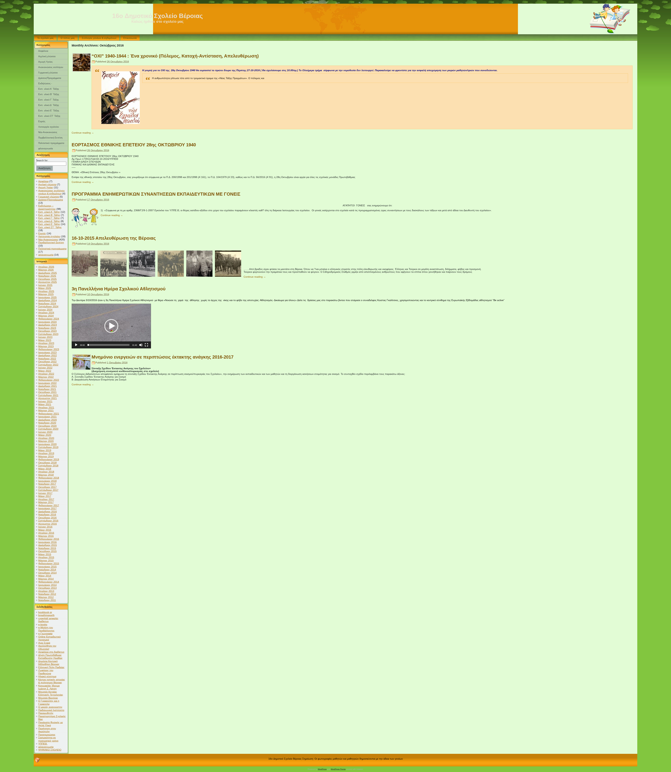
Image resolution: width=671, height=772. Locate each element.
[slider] (108, 345)
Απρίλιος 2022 (46, 373)
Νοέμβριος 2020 (47, 422)
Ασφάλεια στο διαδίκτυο (51, 652)
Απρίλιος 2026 (46, 266)
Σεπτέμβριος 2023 (48, 334)
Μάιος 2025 (44, 288)
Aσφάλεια (43, 181)
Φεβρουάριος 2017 (48, 505)
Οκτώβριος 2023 (47, 331)
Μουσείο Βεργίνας (48, 697)
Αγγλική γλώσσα (47, 184)
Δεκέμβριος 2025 (47, 272)
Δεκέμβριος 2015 (47, 545)
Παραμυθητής (45, 713)
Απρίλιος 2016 (46, 532)
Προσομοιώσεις (46, 734)
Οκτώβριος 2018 (47, 462)
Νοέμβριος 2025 (47, 275)
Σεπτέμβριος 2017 (48, 490)
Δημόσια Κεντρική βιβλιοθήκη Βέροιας (48, 663)
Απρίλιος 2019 (46, 453)
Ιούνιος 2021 (45, 401)
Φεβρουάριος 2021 (48, 413)
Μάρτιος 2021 (46, 410)
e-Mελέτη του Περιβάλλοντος (46, 629)
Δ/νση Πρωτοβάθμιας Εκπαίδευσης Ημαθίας (50, 657)
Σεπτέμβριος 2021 (48, 395)
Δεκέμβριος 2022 (47, 355)
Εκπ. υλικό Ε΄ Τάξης (49, 224)
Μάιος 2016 (44, 529)
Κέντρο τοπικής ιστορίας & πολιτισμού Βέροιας (51, 681)
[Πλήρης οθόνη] (146, 345)
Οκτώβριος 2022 (47, 361)
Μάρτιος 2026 (46, 269)
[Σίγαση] (141, 345)
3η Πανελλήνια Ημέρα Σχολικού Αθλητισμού (118, 288)
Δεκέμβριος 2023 (47, 324)
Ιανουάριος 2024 (47, 321)
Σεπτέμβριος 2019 (48, 447)
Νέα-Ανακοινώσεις (48, 239)
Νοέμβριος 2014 (47, 569)
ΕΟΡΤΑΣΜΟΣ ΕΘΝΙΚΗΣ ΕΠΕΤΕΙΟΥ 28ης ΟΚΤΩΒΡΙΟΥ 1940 (134, 144)
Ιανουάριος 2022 (47, 383)
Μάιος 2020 (44, 435)
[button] (111, 326)
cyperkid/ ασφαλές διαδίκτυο (48, 620)
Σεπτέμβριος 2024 (48, 306)
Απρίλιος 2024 (46, 312)
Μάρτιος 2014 (46, 578)
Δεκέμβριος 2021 (47, 386)
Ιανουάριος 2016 (47, 542)
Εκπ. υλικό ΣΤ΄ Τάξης (50, 227)
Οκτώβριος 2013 (47, 588)
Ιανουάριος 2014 (47, 585)
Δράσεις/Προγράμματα (50, 199)
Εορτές (42, 233)
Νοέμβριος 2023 (47, 328)
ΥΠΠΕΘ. (43, 743)
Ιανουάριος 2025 (47, 297)
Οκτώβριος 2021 (47, 392)
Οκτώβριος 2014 (47, 572)
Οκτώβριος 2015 (47, 551)
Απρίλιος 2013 (46, 591)
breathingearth (46, 615)
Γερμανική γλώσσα (48, 196)
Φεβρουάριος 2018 (48, 477)
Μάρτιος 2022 (46, 377)
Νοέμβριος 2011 (47, 600)
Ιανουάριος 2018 (47, 481)
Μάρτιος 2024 (46, 315)
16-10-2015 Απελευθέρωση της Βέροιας (114, 238)
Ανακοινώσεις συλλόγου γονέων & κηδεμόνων (51, 192)
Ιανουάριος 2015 (47, 566)
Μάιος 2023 (44, 340)
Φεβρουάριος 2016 (48, 539)
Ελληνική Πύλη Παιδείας (51, 667)
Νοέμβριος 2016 (47, 514)
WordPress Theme (338, 769)
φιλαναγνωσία (45, 254)
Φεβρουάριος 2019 (48, 459)
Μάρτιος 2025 (46, 294)
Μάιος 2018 (44, 468)
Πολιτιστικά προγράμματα (52, 248)
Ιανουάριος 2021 (47, 416)
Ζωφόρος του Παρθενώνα (45, 672)
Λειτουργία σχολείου (49, 236)
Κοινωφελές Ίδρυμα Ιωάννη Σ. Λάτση (49, 687)
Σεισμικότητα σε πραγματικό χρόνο (48, 739)
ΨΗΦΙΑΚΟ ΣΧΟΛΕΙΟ (49, 749)
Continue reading (83, 132)
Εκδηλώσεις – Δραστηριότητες (47, 207)
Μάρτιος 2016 (46, 536)
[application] (111, 326)
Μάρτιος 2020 (46, 441)
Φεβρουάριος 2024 (48, 318)
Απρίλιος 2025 (46, 291)
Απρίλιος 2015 (46, 557)
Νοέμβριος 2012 (47, 594)
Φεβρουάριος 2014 (48, 581)
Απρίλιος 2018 (46, 471)
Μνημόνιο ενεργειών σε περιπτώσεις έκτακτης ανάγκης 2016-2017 (162, 357)
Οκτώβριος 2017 (47, 487)
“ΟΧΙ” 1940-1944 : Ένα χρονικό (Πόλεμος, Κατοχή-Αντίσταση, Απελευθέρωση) (175, 56)
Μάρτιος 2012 (46, 597)
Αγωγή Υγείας (45, 187)
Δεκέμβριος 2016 (47, 511)
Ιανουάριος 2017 (47, 508)
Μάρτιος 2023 (46, 346)
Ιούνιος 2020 (45, 432)
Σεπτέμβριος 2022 (48, 364)
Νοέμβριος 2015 (47, 548)
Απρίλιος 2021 (46, 407)
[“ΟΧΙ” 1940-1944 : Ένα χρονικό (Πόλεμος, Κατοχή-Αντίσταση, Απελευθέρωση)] (81, 70)
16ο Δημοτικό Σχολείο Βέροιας (157, 15)
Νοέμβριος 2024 (47, 303)
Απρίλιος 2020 (46, 438)
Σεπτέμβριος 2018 (48, 465)
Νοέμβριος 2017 (47, 483)
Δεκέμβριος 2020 (47, 419)
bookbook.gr (45, 612)
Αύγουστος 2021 (47, 398)
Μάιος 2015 (44, 554)
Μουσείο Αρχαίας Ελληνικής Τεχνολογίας (50, 693)
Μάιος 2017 (44, 496)
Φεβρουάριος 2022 (48, 379)
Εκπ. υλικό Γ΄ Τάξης (49, 218)
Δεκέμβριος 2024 (47, 300)
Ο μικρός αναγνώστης (50, 707)
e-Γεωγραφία (45, 633)
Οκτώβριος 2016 (47, 517)
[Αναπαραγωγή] (76, 345)
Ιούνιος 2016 (45, 526)
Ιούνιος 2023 (45, 337)
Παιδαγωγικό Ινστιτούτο (51, 710)
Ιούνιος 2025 (45, 285)
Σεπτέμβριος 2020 (48, 428)
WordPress (322, 769)
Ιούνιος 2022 (45, 367)
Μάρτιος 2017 (46, 502)
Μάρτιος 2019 (46, 456)
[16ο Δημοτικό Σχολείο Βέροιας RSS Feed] (37, 760)
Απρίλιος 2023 (46, 343)
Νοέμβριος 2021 (47, 389)
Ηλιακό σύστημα (47, 676)
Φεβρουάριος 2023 (48, 349)
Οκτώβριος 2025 (47, 279)
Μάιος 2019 (44, 450)
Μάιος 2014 (44, 575)
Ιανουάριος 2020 (47, 444)
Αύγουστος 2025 (47, 282)
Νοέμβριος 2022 (47, 358)
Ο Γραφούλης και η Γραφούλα (48, 702)
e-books (42, 624)
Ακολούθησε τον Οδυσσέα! (47, 647)
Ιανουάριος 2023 (47, 352)
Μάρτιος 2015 (46, 560)
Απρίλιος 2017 (46, 499)
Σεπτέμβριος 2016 (48, 520)
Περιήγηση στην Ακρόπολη (47, 730)
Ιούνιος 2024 (45, 309)
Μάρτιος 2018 (46, 474)
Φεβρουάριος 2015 (48, 563)
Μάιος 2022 (44, 370)
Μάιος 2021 (44, 404)
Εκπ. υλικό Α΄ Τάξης (49, 211)
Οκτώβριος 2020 (47, 425)
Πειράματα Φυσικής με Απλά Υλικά (50, 724)
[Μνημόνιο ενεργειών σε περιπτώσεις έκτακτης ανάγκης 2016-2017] (81, 368)
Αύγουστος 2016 (47, 523)
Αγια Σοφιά (44, 642)
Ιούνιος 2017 (45, 493)
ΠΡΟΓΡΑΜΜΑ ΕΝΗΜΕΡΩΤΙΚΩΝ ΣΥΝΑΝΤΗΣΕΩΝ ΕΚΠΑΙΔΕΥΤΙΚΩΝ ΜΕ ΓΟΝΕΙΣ (156, 194)
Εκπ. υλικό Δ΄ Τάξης (49, 221)
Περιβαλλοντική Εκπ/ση (51, 242)
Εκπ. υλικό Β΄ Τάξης (49, 215)
